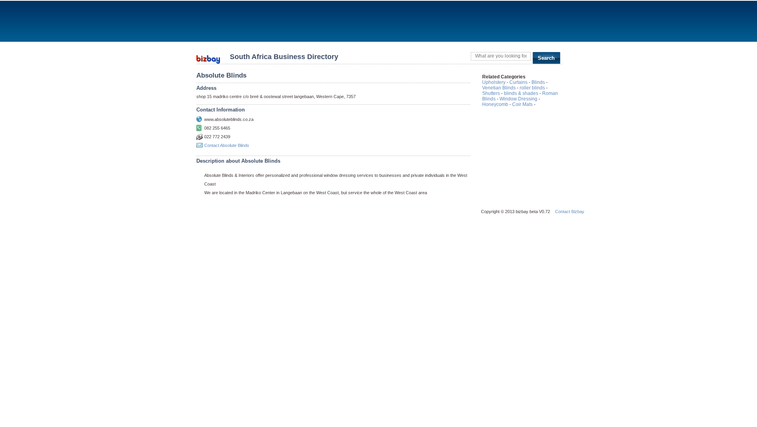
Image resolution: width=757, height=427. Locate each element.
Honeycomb (495, 104)
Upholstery (493, 82)
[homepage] (208, 57)
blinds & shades (521, 93)
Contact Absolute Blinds (226, 145)
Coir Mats (522, 104)
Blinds (538, 82)
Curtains (518, 82)
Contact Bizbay (569, 211)
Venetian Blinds (499, 88)
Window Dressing (518, 99)
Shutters (491, 93)
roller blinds (532, 88)
